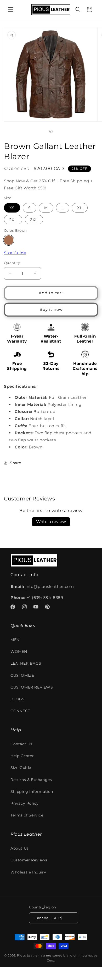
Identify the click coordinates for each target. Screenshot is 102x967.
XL (79, 207)
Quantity (12, 263)
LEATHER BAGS (25, 663)
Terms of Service (26, 815)
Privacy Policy (24, 803)
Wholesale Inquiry (28, 872)
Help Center (22, 755)
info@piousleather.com (49, 586)
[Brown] (8, 240)
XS (12, 207)
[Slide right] (62, 131)
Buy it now (51, 309)
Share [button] (15, 463)
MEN (15, 639)
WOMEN (18, 651)
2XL (13, 219)
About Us (19, 848)
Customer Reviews (28, 860)
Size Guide (15, 252)
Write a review (51, 521)
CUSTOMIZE (22, 675)
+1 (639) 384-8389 (45, 597)
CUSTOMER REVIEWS (31, 687)
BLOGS (17, 699)
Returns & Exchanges (31, 779)
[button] (10, 9)
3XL (34, 219)
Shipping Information (31, 791)
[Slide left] (39, 131)
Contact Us (21, 744)
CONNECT (20, 711)
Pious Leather (28, 955)
